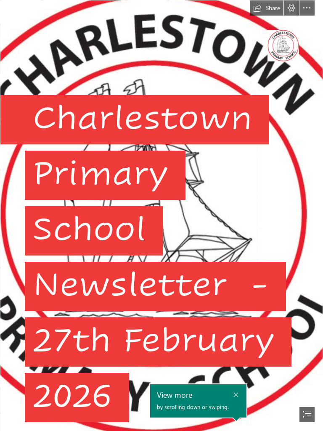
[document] (161, 215)
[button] (266, 8)
